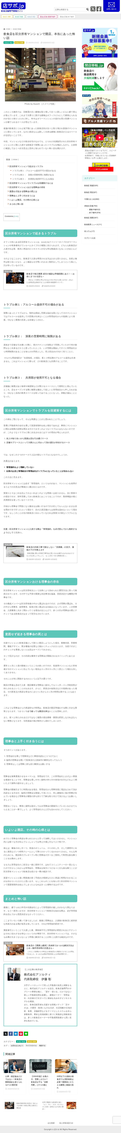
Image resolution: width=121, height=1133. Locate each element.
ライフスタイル (31, 1045)
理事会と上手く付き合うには (22, 195)
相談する (42, 1045)
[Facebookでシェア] (11, 1034)
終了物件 (95, 212)
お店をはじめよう (17, 1045)
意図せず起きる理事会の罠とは (23, 191)
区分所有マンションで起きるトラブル (26, 166)
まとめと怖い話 (16, 204)
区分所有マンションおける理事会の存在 (27, 187)
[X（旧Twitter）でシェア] (6, 1034)
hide (16, 216)
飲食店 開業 (19, 42)
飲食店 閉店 (90, 192)
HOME (8, 29)
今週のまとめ (91, 199)
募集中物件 (94, 209)
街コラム (89, 231)
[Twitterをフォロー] (93, 10)
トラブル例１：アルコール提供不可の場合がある (34, 170)
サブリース (89, 238)
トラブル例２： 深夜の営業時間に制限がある (33, 174)
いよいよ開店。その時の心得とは (24, 199)
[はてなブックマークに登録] (16, 1034)
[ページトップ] (116, 1128)
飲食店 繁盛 (17, 29)
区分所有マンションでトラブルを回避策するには (31, 183)
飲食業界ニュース (93, 224)
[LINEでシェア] (26, 1034)
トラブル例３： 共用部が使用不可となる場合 (33, 178)
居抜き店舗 (91, 206)
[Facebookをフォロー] (99, 10)
